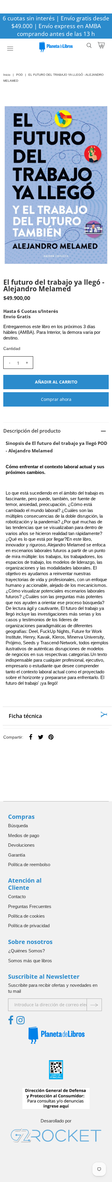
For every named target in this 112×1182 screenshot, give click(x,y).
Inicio (6, 74)
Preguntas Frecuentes (29, 906)
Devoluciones (21, 845)
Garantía (16, 854)
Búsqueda (18, 825)
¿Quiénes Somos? (26, 950)
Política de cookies (26, 916)
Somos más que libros (30, 960)
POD (19, 74)
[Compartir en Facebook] (30, 736)
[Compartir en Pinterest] (50, 736)
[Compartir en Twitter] (40, 736)
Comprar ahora (56, 399)
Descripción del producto (32, 431)
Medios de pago (23, 835)
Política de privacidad (29, 925)
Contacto (17, 896)
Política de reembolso (29, 864)
